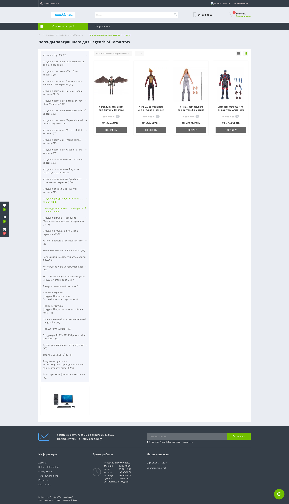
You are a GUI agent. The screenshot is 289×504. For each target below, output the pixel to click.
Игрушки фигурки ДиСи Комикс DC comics (64, 35)
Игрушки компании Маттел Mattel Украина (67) (62, 131)
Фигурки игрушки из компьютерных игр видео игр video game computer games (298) (63, 364)
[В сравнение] (125, 69)
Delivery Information (48, 467)
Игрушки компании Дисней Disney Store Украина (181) (62, 102)
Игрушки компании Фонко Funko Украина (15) (62, 141)
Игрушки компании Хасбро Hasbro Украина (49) (62, 151)
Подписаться (239, 436)
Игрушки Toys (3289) (54, 54)
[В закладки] (125, 64)
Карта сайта (44, 484)
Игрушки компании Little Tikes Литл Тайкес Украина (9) (63, 63)
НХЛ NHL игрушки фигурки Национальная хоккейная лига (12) (63, 309)
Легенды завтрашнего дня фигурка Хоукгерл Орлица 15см (111, 109)
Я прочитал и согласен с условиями (171, 442)
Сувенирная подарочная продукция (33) (63, 346)
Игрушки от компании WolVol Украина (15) (60, 190)
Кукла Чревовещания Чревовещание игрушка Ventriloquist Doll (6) (64, 278)
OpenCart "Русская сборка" (61, 497)
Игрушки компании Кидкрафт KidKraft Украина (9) (64, 112)
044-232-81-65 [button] (156, 463)
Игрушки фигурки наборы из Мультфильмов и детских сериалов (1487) (63, 221)
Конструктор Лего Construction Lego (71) (63, 268)
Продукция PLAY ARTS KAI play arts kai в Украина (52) (64, 337)
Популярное (101, 26)
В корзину (111, 129)
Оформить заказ (243, 16)
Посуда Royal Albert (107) (57, 328)
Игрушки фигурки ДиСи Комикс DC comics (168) (63, 200)
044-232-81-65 (154, 458)
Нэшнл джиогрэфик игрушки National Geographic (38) (64, 320)
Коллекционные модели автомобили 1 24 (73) (64, 258)
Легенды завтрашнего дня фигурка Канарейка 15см (191, 109)
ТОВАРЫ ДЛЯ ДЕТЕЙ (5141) (58, 354)
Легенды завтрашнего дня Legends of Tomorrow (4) (65, 210)
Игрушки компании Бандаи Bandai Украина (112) (62, 92)
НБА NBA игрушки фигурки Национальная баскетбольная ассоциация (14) (61, 296)
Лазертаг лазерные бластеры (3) (61, 286)
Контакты (43, 480)
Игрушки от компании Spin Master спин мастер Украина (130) (62, 180)
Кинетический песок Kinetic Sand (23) (64, 250)
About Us (43, 462)
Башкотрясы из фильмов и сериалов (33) (64, 376)
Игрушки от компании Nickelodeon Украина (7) (62, 161)
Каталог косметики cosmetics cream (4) (63, 242)
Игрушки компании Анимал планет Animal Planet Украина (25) (63, 83)
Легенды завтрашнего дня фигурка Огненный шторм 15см (151, 109)
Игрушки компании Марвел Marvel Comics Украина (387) (63, 122)
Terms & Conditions (48, 475)
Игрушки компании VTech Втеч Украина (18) (60, 73)
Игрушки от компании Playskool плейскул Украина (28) (61, 171)
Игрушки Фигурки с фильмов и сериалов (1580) (61, 232)
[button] (49, 3)
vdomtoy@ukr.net (156, 467)
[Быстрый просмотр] (125, 73)
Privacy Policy (165, 442)
